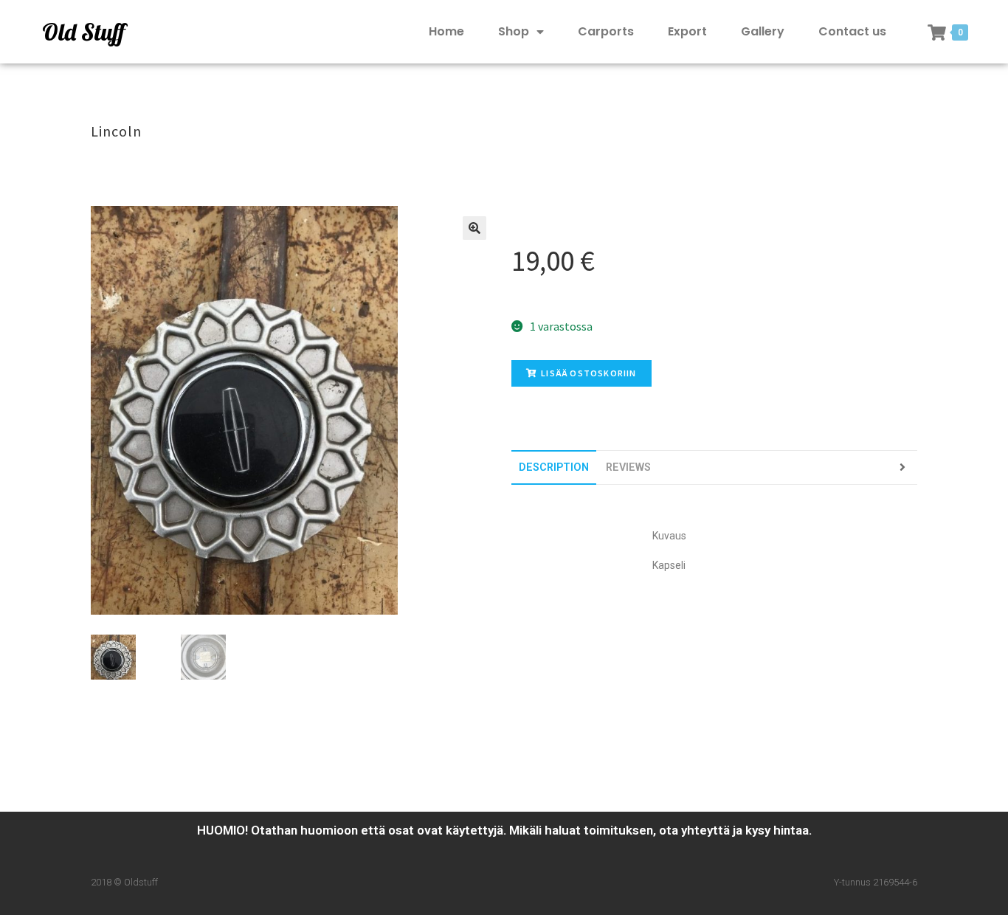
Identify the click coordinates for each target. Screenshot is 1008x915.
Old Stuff (83, 31)
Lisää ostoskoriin (588, 373)
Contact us (852, 31)
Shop (513, 31)
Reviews (628, 467)
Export (687, 31)
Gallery (762, 31)
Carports (606, 31)
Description (554, 467)
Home (446, 31)
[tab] (553, 467)
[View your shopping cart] (936, 32)
